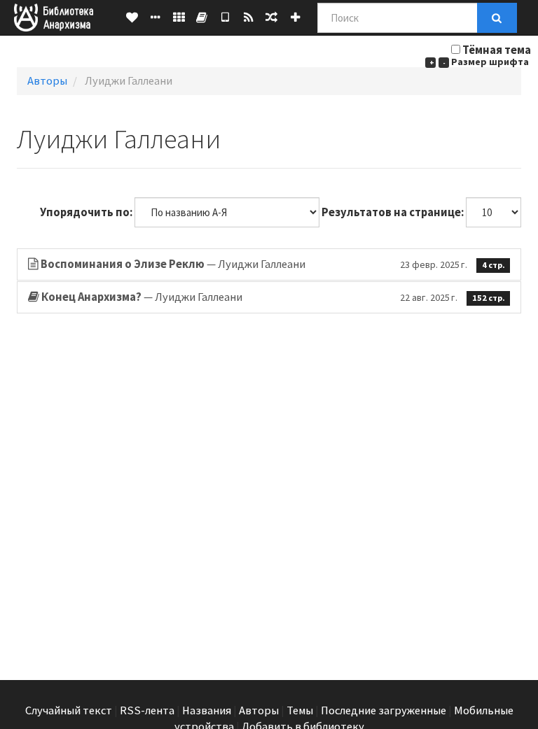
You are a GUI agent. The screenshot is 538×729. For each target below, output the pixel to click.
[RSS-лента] (248, 17)
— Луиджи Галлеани (273, 264)
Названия (206, 710)
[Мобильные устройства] (225, 17)
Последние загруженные (383, 710)
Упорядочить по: (86, 212)
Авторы (47, 80)
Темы (300, 710)
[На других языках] (179, 17)
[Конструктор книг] (202, 17)
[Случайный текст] (271, 17)
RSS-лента (147, 710)
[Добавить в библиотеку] (295, 17)
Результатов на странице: (393, 212)
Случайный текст (68, 710)
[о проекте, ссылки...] (155, 17)
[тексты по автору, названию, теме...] (132, 17)
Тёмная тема (496, 50)
